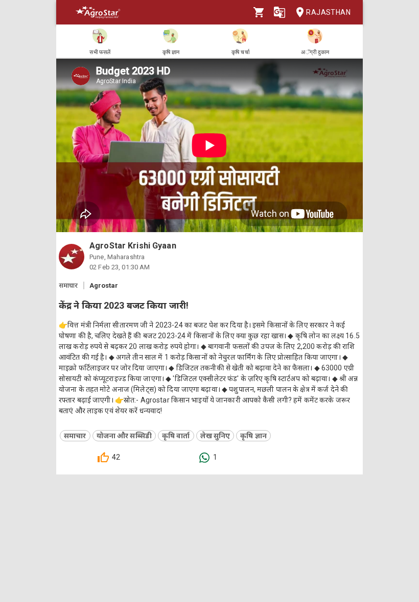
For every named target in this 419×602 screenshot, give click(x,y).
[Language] (279, 12)
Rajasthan (328, 12)
